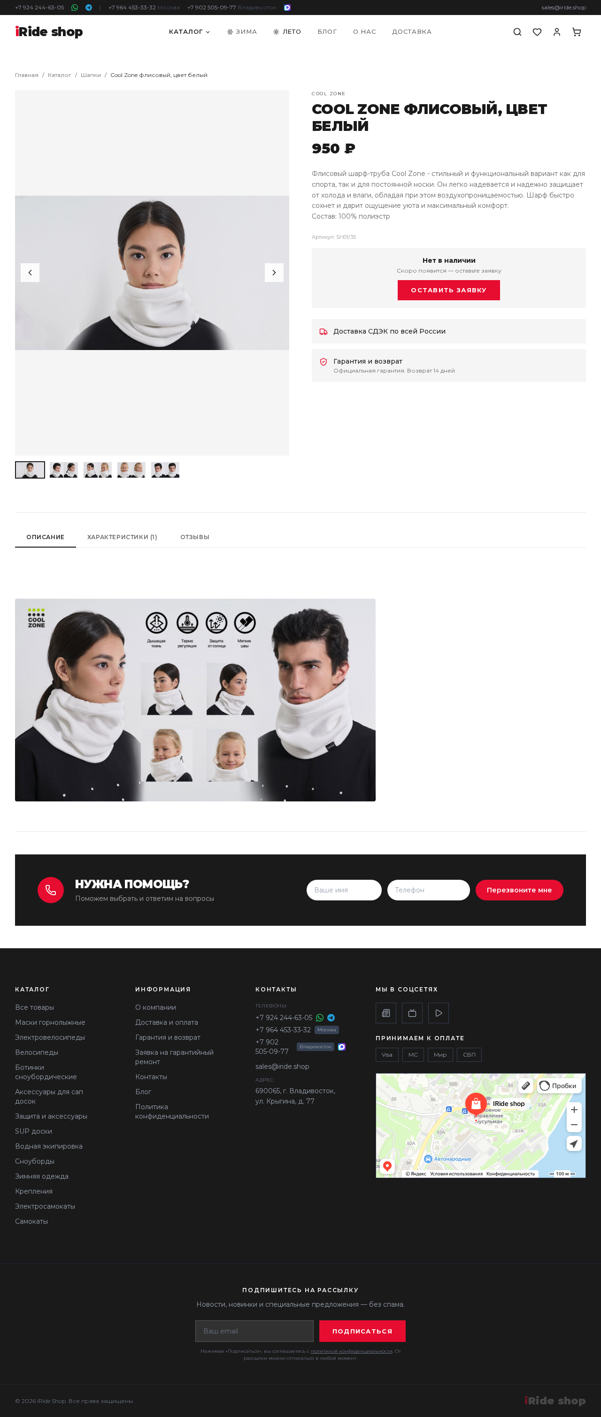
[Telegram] (88, 7)
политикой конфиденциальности (352, 1351)
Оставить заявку (449, 290)
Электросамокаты (45, 1206)
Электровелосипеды (50, 1037)
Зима (246, 31)
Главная (27, 74)
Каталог (186, 31)
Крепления (34, 1191)
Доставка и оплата (166, 1022)
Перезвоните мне (519, 890)
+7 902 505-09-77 (232, 7)
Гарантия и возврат (167, 1037)
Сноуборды (34, 1161)
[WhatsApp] (74, 7)
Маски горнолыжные (50, 1022)
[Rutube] (412, 1013)
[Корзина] (576, 32)
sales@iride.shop (564, 7)
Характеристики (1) (122, 537)
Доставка (412, 31)
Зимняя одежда (42, 1176)
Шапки (91, 74)
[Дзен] (386, 1013)
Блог (327, 31)
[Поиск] (517, 32)
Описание (45, 537)
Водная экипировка (49, 1146)
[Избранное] (537, 32)
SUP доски (33, 1131)
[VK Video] (438, 1013)
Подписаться (362, 1331)
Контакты (151, 1077)
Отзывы (195, 537)
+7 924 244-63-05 (39, 7)
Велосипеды (36, 1052)
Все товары (34, 1007)
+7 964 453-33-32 (144, 7)
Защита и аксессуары (51, 1116)
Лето (292, 31)
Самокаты (31, 1221)
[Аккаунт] (556, 32)
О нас (364, 31)
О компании (155, 1007)
